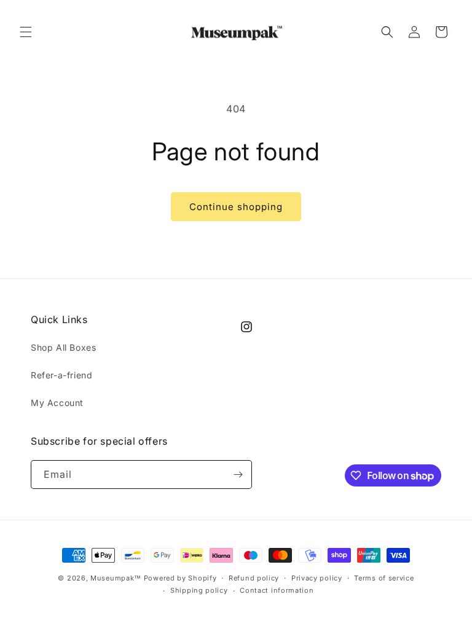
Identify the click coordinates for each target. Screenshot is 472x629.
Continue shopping (236, 207)
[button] (25, 31)
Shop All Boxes (63, 347)
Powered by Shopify (180, 578)
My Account (57, 402)
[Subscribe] (237, 474)
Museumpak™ (115, 578)
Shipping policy (199, 590)
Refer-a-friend (61, 375)
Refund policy (254, 578)
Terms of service (384, 578)
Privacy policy (316, 578)
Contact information (276, 590)
